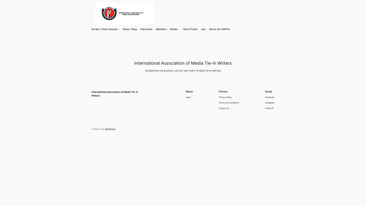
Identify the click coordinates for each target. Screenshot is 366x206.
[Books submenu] (178, 29)
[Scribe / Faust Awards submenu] (118, 29)
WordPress (110, 129)
